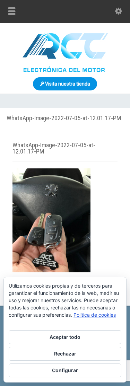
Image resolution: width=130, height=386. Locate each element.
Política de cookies (94, 315)
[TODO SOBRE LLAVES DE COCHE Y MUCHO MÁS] (65, 70)
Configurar (65, 370)
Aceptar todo (65, 337)
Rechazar (65, 354)
